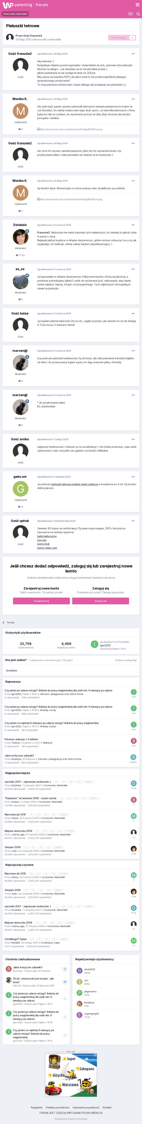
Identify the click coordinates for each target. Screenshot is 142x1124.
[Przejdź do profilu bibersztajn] (134, 800)
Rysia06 (15, 942)
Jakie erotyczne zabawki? (19, 755)
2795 (63, 814)
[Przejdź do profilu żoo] (79, 982)
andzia (15, 801)
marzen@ (20, 350)
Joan (14, 850)
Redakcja (89, 1002)
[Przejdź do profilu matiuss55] (134, 941)
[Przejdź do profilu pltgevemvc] (79, 993)
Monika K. (20, 99)
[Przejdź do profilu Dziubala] (20, 237)
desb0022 (89, 969)
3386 (88, 782)
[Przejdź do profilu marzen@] (20, 363)
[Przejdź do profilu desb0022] (79, 971)
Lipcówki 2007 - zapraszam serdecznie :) (28, 781)
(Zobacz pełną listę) (126, 660)
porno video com (47, 547)
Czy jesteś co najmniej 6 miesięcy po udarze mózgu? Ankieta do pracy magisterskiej (52, 723)
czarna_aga (17, 834)
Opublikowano (52, 53)
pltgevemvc (90, 991)
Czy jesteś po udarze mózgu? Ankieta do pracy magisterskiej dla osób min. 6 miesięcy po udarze (58, 690)
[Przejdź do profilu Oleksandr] (134, 783)
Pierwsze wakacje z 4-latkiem (21, 739)
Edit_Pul (17, 985)
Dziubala (20, 225)
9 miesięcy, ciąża (50, 942)
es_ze (20, 269)
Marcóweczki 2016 (15, 814)
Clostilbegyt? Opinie (16, 939)
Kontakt (107, 1107)
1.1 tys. (21, 255)
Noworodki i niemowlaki (47, 39)
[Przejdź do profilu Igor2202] (94, 644)
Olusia (14, 818)
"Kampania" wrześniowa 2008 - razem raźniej (31, 798)
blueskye (16, 759)
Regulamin (37, 1107)
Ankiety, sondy (48, 710)
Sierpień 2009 (13, 847)
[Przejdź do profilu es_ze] (20, 281)
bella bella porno (47, 536)
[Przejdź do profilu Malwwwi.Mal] (134, 816)
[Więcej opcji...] (133, 54)
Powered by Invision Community (71, 1119)
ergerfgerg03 (91, 1013)
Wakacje (47, 742)
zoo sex (42, 540)
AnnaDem (11, 670)
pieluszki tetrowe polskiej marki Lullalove (74, 484)
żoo (86, 980)
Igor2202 (105, 645)
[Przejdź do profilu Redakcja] (79, 1004)
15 (21, 506)
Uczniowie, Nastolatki (56, 785)
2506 (58, 847)
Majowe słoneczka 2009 (19, 831)
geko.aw (20, 476)
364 (63, 939)
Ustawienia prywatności (86, 1107)
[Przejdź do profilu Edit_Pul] (9, 980)
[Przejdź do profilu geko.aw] (20, 489)
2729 (69, 831)
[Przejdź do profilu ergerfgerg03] (79, 1015)
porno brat (43, 543)
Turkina (15, 742)
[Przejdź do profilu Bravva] (134, 741)
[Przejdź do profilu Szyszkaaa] (133, 757)
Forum (42, 4)
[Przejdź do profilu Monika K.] (20, 111)
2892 (94, 798)
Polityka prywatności (57, 1107)
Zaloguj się (100, 601)
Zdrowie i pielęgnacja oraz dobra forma (61, 694)
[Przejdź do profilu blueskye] (9, 969)
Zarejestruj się (41, 601)
